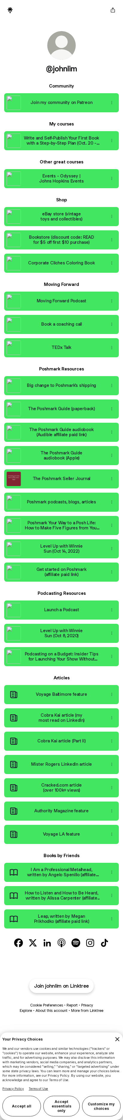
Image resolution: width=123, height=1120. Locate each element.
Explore (26, 1010)
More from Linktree (87, 1010)
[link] (18, 943)
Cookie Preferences (46, 1005)
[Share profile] (113, 10)
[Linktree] (10, 10)
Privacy (87, 1005)
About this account (51, 1010)
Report (72, 1005)
